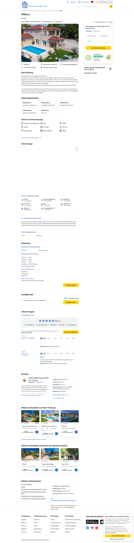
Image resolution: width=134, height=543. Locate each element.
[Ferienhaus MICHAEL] (30, 454)
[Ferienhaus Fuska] (70, 416)
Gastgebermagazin (70, 522)
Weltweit (24, 529)
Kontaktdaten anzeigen (90, 73)
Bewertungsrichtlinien (26, 332)
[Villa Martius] (50, 416)
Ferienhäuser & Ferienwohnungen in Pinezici (33, 498)
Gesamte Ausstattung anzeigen (29, 137)
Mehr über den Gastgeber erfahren (31, 395)
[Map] (50, 169)
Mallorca (24, 526)
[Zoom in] (77, 148)
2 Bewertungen (39, 382)
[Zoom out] (77, 150)
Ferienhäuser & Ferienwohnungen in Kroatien (33, 489)
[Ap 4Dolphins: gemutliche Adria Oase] (70, 454)
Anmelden (73, 2)
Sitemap (23, 532)
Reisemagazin (55, 526)
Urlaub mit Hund (65, 486)
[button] (118, 539)
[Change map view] (23, 148)
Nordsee (23, 519)
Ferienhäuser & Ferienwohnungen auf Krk (32, 496)
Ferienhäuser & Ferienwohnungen (28, 10)
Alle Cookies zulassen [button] (118, 535)
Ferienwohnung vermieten (104, 2)
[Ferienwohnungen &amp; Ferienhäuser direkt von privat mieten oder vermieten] (34, 6)
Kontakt (53, 532)
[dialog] (117, 527)
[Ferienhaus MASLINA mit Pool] (50, 454)
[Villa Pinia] (30, 416)
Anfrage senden (71, 285)
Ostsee (23, 522)
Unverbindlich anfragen (98, 48)
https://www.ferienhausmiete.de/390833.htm (63, 500)
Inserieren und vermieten (72, 519)
